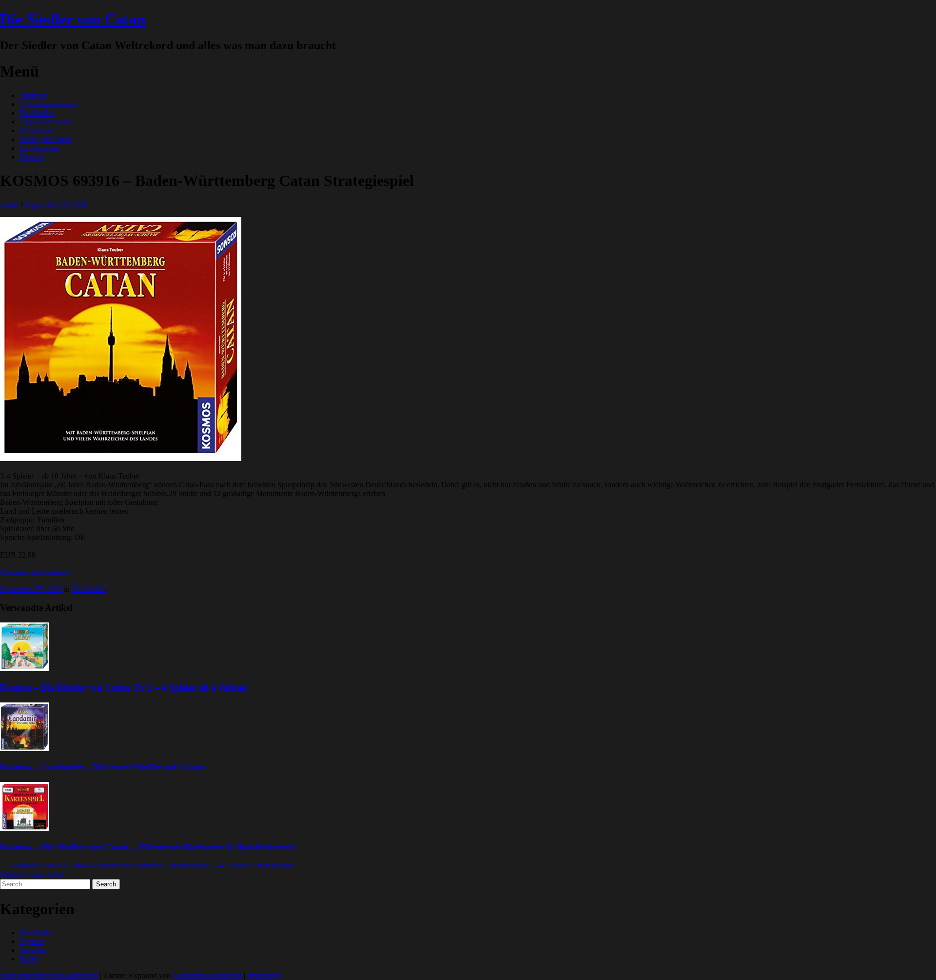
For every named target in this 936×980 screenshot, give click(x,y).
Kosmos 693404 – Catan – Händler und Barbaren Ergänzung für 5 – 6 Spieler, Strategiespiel (147, 865)
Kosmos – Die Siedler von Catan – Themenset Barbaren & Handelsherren (147, 847)
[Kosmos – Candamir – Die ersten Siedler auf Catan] (24, 748)
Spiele (29, 959)
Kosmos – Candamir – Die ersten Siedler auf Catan (102, 767)
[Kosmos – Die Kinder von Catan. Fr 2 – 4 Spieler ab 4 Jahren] (24, 668)
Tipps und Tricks (45, 122)
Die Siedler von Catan (73, 19)
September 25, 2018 (56, 204)
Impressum (264, 975)
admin (9, 204)
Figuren (31, 157)
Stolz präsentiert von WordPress (49, 975)
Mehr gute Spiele (46, 139)
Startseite (33, 95)
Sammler (33, 950)
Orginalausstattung (48, 104)
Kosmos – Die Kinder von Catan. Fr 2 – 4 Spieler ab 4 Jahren (123, 687)
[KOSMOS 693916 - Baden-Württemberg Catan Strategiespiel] (120, 458)
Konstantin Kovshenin (207, 975)
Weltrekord (37, 130)
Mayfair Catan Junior (37, 874)
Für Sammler (39, 148)
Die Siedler (37, 113)
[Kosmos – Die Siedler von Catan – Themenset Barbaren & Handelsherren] (24, 828)
